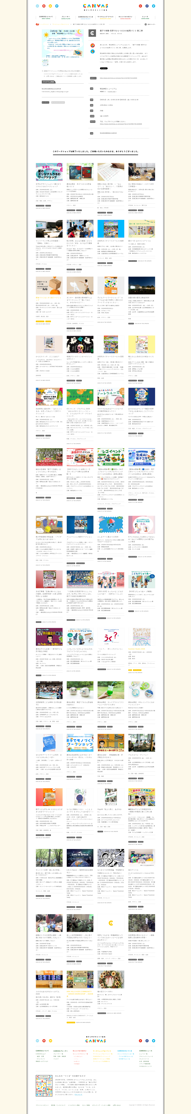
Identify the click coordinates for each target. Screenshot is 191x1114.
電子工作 (144, 205)
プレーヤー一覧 (58, 1054)
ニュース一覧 (143, 1054)
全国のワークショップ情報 (101, 1059)
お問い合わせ (117, 1105)
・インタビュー (78, 1056)
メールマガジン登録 (74, 1105)
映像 (129, 318)
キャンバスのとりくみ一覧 (126, 1054)
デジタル (44, 264)
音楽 (41, 560)
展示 (130, 670)
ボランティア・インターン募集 (101, 1105)
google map (111, 91)
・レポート (76, 1061)
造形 (74, 205)
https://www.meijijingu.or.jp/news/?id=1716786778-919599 (118, 78)
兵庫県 (38, 316)
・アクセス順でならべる (125, 1056)
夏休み (144, 663)
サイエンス (137, 205)
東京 (139, 663)
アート (135, 663)
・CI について (40, 1059)
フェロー (56, 1059)
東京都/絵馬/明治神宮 (58, 102)
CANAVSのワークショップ (101, 1056)
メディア (73, 832)
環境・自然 (108, 258)
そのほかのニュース (145, 1066)
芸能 (109, 826)
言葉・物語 (39, 201)
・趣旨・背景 (40, 1056)
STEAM (106, 207)
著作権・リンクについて (58, 1105)
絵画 (44, 201)
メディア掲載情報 (144, 1063)
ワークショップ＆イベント (61, 24)
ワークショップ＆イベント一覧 (103, 1054)
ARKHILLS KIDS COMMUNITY (76, 1015)
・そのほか (76, 1063)
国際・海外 (100, 958)
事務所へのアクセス (42, 1061)
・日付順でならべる (124, 1059)
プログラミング (81, 439)
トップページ (44, 24)
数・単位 (100, 207)
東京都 (43, 316)
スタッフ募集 (86, 1105)
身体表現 (75, 323)
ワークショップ (40, 205)
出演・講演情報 (144, 1061)
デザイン (49, 201)
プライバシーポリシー (42, 1105)
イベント (48, 205)
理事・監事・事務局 (60, 1056)
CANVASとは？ (41, 1054)
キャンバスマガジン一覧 (80, 1054)
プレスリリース (144, 1059)
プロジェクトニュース (146, 1056)
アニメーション (70, 563)
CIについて (78, 1094)
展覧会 (130, 663)
